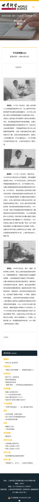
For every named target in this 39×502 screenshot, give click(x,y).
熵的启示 (8, 436)
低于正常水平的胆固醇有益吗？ (16, 417)
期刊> (14, 16)
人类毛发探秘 (9, 429)
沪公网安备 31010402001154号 (20, 498)
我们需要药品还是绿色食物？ (15, 456)
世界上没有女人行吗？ (12, 449)
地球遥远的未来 (10, 382)
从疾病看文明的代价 (12, 443)
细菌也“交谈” (9, 426)
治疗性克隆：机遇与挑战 (13, 414)
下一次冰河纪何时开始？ (13, 394)
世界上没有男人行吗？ (12, 446)
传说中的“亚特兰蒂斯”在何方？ (15, 400)
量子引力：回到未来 (12, 377)
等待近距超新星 (10, 379)
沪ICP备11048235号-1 (19, 492)
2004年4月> (20, 16)
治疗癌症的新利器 (11, 419)
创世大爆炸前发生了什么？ (14, 397)
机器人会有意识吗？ (12, 392)
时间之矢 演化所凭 (11, 363)
